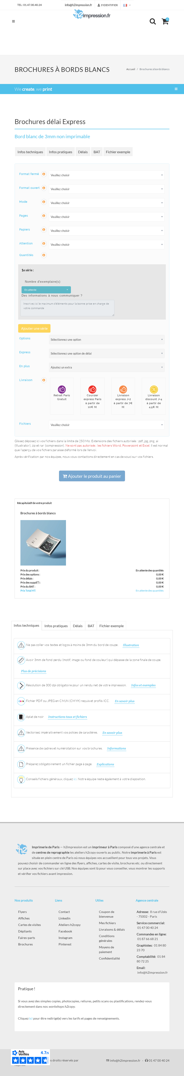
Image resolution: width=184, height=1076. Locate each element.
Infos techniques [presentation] (26, 625)
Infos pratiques (60, 152)
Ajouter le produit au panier (94, 476)
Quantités (26, 255)
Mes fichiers (107, 923)
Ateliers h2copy (70, 925)
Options (25, 338)
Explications (105, 764)
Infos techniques (30, 152)
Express (25, 352)
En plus (24, 366)
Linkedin (64, 918)
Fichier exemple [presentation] (111, 626)
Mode (23, 201)
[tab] (26, 625)
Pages (23, 215)
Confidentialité (109, 958)
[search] (154, 20)
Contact (64, 912)
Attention (26, 243)
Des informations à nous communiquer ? (52, 295)
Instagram (65, 938)
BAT (97, 152)
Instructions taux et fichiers (67, 717)
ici (75, 779)
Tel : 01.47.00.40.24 (29, 4)
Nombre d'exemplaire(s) (42, 281)
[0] (163, 20)
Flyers (22, 912)
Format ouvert (29, 187)
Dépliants (25, 931)
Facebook (65, 931)
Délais (83, 152)
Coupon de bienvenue (106, 914)
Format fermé (29, 174)
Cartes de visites (29, 925)
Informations (116, 748)
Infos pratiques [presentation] (56, 626)
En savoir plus (124, 701)
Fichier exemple (118, 152)
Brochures (25, 944)
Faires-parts (26, 938)
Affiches (24, 918)
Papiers (24, 229)
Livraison (26, 380)
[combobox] (46, 289)
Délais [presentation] (78, 626)
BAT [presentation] (91, 626)
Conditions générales (106, 938)
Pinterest (65, 944)
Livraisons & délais (112, 929)
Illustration (131, 645)
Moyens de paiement (106, 949)
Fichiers (25, 423)
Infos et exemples (143, 685)
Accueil (130, 69)
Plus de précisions (33, 671)
